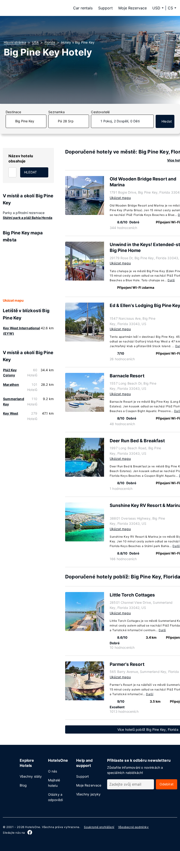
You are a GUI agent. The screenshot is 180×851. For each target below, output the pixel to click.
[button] (172, 8)
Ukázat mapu (13, 300)
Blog (23, 785)
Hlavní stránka (15, 42)
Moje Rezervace (132, 8)
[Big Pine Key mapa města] (28, 270)
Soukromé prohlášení (99, 827)
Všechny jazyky (88, 794)
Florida (50, 42)
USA (35, 42)
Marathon (11, 384)
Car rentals (83, 8)
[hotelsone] (33, 8)
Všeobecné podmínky (133, 827)
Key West (10, 413)
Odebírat (166, 784)
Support (105, 8)
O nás (52, 771)
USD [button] (156, 8)
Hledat (166, 121)
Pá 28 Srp (66, 121)
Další (171, 280)
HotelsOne (32, 827)
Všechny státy (31, 776)
